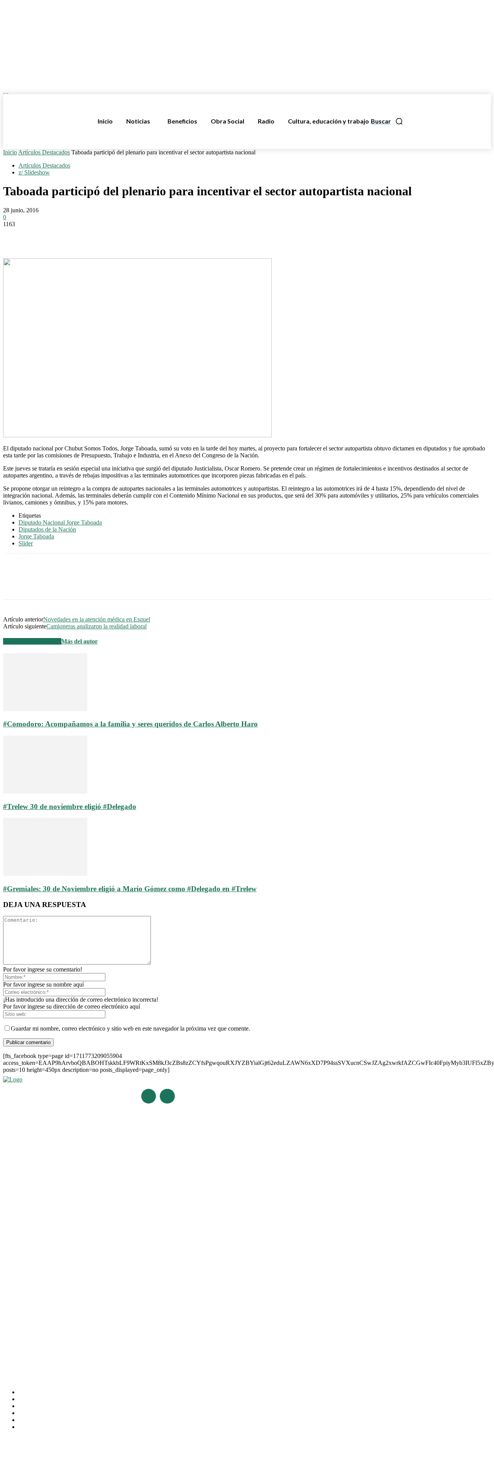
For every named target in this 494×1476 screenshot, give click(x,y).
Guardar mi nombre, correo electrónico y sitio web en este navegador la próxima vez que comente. (130, 1028)
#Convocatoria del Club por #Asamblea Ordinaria (61, 1222)
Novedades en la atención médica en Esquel (96, 619)
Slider (26, 543)
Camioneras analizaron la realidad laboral (96, 626)
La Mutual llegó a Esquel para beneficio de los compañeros (72, 1274)
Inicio (10, 152)
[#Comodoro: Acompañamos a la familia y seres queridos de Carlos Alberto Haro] (45, 709)
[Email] (99, 236)
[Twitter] (43, 236)
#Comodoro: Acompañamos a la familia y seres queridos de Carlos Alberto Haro (130, 724)
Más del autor (79, 641)
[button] (387, 121)
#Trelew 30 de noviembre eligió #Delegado (69, 806)
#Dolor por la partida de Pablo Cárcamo (49, 1212)
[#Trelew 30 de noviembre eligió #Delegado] (45, 791)
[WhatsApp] (71, 236)
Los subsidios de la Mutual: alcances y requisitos (61, 1296)
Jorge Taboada (36, 536)
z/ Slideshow (34, 172)
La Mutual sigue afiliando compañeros (48, 1285)
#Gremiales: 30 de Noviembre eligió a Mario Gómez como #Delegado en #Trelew (130, 889)
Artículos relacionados (32, 641)
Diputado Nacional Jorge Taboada (60, 522)
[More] (127, 236)
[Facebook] (16, 236)
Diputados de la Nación (47, 529)
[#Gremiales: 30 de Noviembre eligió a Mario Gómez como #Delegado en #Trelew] (45, 873)
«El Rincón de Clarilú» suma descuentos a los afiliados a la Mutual (80, 1307)
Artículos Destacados (44, 152)
